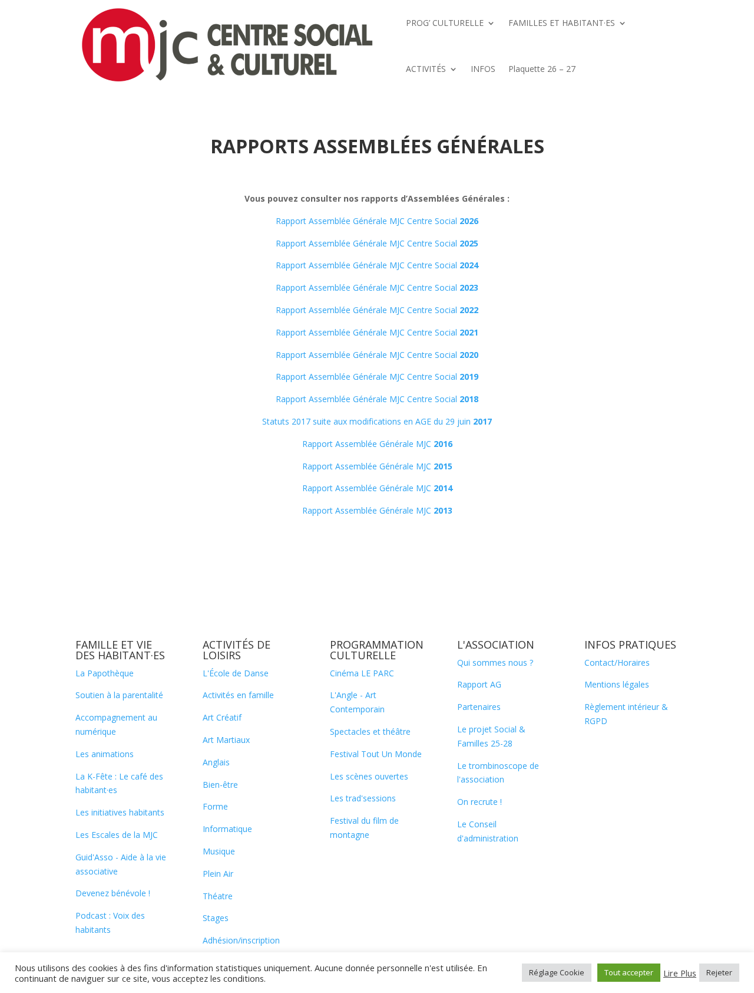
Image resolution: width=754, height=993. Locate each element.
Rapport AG (479, 684)
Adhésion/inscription (241, 940)
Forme (215, 806)
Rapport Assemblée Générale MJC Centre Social (377, 220)
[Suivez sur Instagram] (655, 754)
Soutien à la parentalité (119, 695)
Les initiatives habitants (119, 812)
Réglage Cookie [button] (556, 972)
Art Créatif (222, 717)
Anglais (216, 762)
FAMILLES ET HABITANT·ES (561, 22)
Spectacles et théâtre (370, 731)
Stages (216, 917)
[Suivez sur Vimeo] (631, 754)
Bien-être (220, 784)
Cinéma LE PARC (362, 673)
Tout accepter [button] (628, 972)
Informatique (227, 828)
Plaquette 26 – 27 (542, 68)
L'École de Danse (236, 673)
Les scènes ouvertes (369, 776)
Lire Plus (679, 973)
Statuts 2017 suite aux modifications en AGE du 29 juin (377, 421)
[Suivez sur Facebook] (607, 754)
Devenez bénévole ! (112, 893)
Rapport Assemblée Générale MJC (377, 443)
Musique (219, 851)
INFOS (483, 68)
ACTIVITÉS (426, 68)
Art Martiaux (226, 739)
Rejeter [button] (719, 972)
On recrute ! (479, 801)
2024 (468, 265)
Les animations (104, 753)
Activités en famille (238, 695)
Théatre (218, 896)
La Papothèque (104, 673)
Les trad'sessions (363, 798)
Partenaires (479, 706)
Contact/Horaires (617, 662)
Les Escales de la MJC (116, 834)
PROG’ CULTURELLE (445, 22)
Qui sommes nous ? (495, 662)
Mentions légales (616, 684)
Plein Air (218, 873)
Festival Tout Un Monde (376, 753)
